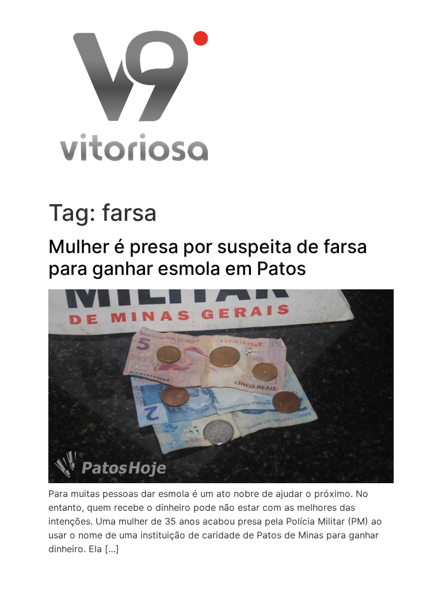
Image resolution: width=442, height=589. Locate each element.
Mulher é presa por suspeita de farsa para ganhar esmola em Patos (207, 257)
